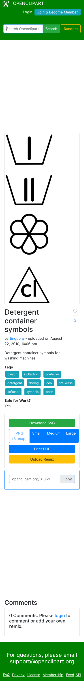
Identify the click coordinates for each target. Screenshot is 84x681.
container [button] (52, 374)
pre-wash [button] (66, 383)
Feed (70, 674)
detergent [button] (14, 383)
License (33, 674)
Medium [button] (53, 433)
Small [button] (36, 433)
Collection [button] (31, 374)
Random (71, 28)
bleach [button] (12, 374)
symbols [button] (32, 392)
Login (27, 12)
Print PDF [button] (42, 449)
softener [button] (13, 392)
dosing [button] (34, 383)
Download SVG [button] (42, 423)
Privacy (18, 674)
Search (51, 28)
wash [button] (49, 392)
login (60, 615)
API (78, 674)
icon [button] (49, 383)
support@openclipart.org (42, 661)
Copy (67, 479)
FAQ (6, 674)
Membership (53, 674)
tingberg (17, 338)
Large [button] (71, 433)
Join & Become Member (57, 12)
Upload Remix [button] (42, 459)
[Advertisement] (42, 88)
